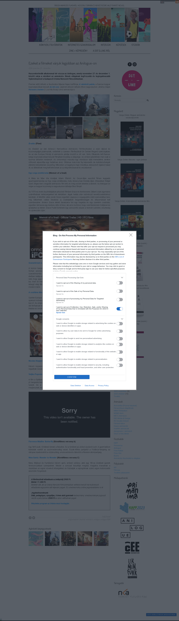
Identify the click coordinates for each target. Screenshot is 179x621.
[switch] (120, 283)
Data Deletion (76, 385)
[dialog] (89, 310)
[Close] (131, 235)
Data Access (89, 385)
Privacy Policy (103, 385)
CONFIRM (71, 377)
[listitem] (89, 277)
